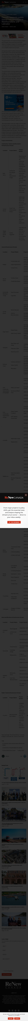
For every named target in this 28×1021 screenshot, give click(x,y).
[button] (26, 495)
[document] (14, 510)
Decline (17, 1018)
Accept (10, 1018)
